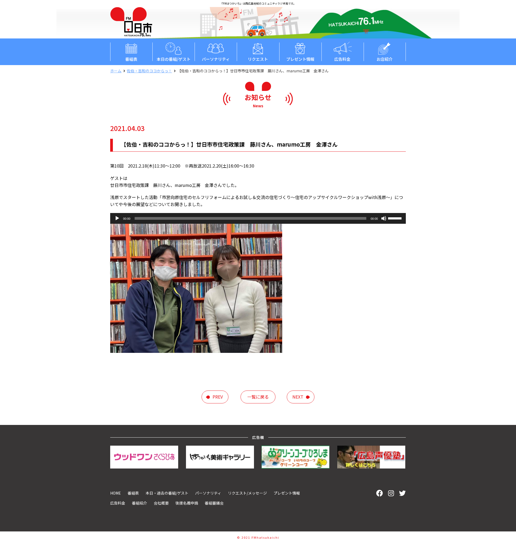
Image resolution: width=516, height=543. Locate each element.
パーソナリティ (216, 59)
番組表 (131, 59)
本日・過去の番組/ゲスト (167, 493)
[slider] (395, 218)
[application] (258, 218)
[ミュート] (383, 218)
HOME (115, 493)
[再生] (117, 218)
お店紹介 (385, 59)
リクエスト (258, 59)
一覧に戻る (258, 396)
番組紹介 (139, 503)
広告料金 (342, 59)
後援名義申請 (186, 503)
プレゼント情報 (300, 59)
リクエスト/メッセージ (247, 493)
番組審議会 (214, 503)
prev (218, 396)
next (297, 396)
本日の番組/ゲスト (174, 59)
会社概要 (161, 503)
